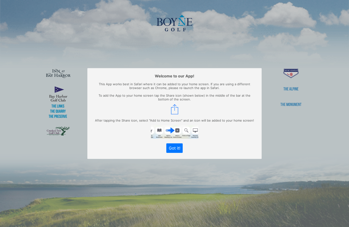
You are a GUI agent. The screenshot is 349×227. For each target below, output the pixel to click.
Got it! (174, 148)
